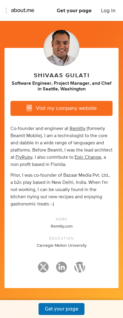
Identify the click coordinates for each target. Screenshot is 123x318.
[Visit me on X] (43, 269)
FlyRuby (24, 157)
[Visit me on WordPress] (79, 269)
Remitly (77, 128)
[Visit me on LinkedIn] (61, 269)
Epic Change (88, 157)
